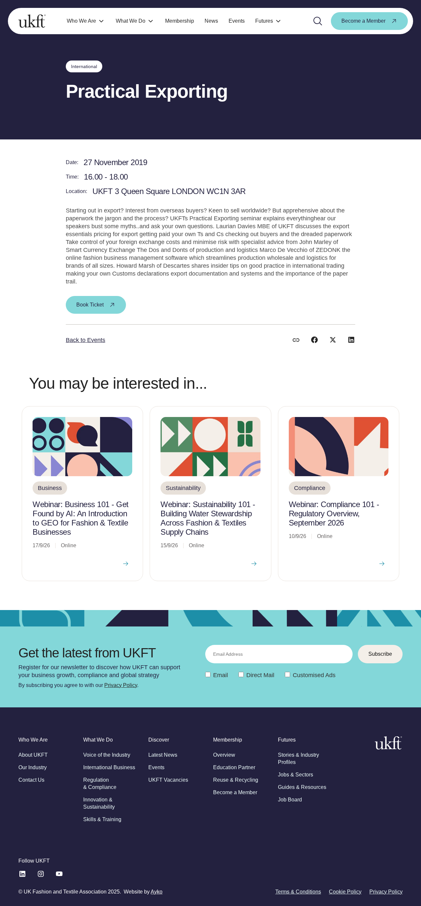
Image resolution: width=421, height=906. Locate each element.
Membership (179, 21)
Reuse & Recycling (235, 780)
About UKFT (33, 755)
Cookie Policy (345, 891)
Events (237, 21)
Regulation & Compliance (99, 783)
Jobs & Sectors (295, 774)
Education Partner (234, 767)
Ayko (156, 891)
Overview (224, 755)
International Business (109, 767)
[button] (86, 21)
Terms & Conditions (298, 891)
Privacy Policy (120, 685)
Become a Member (235, 792)
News (211, 21)
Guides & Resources (302, 787)
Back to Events (85, 340)
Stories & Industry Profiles (298, 758)
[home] (32, 21)
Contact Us (31, 780)
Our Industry (32, 767)
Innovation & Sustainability (99, 803)
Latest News (162, 755)
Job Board (290, 799)
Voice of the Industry (106, 755)
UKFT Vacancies (168, 780)
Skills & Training (102, 819)
